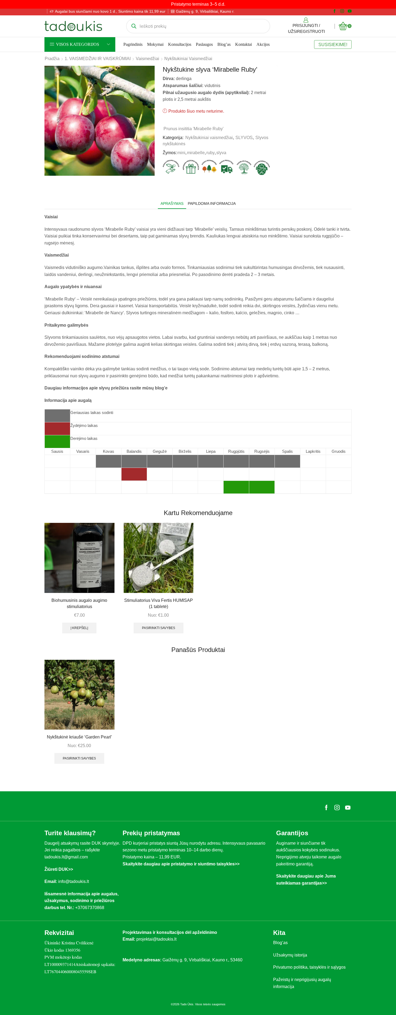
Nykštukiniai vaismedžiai (188, 58)
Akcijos (263, 44)
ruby (210, 152)
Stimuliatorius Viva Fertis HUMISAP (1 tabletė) (158, 603)
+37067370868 (90, 907)
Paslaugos (204, 44)
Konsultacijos (179, 44)
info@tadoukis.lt (73, 881)
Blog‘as (280, 942)
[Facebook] (334, 11)
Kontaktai (243, 44)
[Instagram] (342, 11)
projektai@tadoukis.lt (156, 939)
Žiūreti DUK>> (58, 869)
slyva (221, 152)
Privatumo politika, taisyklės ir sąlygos (309, 967)
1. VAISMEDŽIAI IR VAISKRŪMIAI (98, 58)
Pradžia (52, 58)
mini (181, 152)
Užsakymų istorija (290, 955)
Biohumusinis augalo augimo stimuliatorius (79, 603)
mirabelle (196, 152)
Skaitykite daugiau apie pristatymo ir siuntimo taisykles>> (181, 864)
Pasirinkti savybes (158, 628)
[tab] (172, 203)
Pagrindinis (133, 44)
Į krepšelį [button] (79, 628)
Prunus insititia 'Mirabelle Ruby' (194, 128)
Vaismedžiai (147, 58)
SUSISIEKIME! (332, 44)
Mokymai (155, 44)
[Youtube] (350, 11)
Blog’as (224, 44)
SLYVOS (244, 137)
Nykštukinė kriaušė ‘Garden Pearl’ (79, 737)
